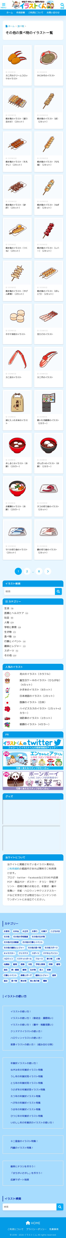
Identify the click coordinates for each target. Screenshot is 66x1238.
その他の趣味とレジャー (14, 947)
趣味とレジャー (15, 646)
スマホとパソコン (50, 953)
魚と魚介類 (34, 981)
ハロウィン (8, 958)
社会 (8, 617)
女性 (30, 964)
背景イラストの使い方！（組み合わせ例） (32, 1044)
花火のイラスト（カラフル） (36, 674)
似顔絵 (6, 964)
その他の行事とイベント (32, 942)
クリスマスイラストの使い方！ (27, 1031)
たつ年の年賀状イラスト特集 (26, 1096)
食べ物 (10, 636)
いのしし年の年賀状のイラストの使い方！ (32, 1122)
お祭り (34, 931)
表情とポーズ (26, 975)
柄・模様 (15, 969)
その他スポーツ (51, 947)
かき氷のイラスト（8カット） (36, 689)
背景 (49, 969)
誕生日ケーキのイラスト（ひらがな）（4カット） (40, 682)
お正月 (25, 931)
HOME (35, 1223)
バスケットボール (24, 958)
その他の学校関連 (20, 936)
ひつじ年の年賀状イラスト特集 (27, 1116)
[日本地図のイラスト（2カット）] (33, 693)
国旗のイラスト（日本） (33, 702)
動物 (15, 964)
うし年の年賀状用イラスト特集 (27, 1076)
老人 (41, 969)
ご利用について (35, 12)
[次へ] (47, 571)
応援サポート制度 (20, 1179)
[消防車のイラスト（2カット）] (33, 715)
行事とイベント (14, 641)
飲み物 (23, 981)
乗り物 (49, 958)
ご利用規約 (13, 868)
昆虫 (6, 969)
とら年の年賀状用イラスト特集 (27, 1083)
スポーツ (11, 650)
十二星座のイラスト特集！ (24, 1141)
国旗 (22, 964)
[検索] (58, 591)
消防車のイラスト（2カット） (36, 718)
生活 (8, 608)
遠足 (6, 981)
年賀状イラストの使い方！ (24, 1063)
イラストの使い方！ (21, 1011)
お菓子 (44, 931)
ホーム (9, 12)
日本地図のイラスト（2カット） (38, 696)
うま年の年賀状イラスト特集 (26, 1109)
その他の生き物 (38, 936)
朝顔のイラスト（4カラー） (35, 724)
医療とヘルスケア (16, 613)
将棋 (50, 964)
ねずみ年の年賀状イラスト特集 (27, 1069)
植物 (24, 969)
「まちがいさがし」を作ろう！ (27, 1173)
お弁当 (16, 931)
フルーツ (39, 958)
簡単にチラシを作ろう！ (23, 1166)
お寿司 (6, 931)
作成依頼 (20, 12)
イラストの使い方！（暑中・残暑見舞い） (32, 1024)
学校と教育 (12, 627)
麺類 (45, 981)
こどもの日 (55, 931)
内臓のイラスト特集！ (22, 1147)
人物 (9, 622)
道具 (54, 975)
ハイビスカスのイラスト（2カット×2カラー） (40, 711)
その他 (10, 655)
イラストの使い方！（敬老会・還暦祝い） (32, 1018)
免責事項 (53, 1229)
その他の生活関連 (11, 942)
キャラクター (9, 953)
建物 (58, 964)
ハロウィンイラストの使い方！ (27, 1037)
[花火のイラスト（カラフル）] (33, 671)
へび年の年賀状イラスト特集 (26, 1102)
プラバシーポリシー (36, 1229)
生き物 (10, 632)
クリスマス (23, 953)
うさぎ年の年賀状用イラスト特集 (28, 1089)
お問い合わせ (53, 12)
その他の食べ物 (34, 947)
